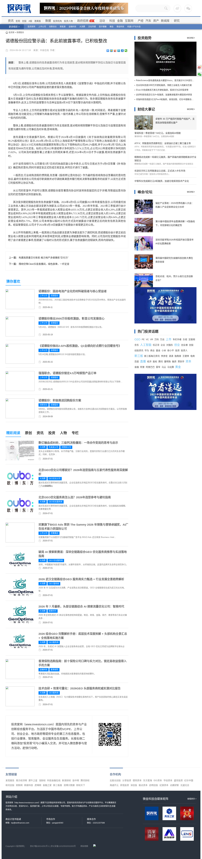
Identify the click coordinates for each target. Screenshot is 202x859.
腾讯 (160, 361)
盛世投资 (178, 780)
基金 (158, 350)
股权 (155, 361)
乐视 (185, 339)
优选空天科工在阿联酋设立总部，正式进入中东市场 (159, 170)
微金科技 (120, 27)
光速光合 (184, 785)
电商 (192, 356)
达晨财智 (174, 785)
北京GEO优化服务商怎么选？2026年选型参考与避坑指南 (75, 497)
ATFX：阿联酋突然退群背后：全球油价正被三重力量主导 (162, 143)
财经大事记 (146, 109)
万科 (156, 339)
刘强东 (169, 345)
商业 (152, 350)
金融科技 (72, 27)
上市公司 (42, 27)
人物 (63, 433)
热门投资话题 (148, 331)
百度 (136, 361)
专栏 (75, 433)
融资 (174, 361)
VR (151, 339)
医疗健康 (103, 27)
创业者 (184, 345)
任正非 (156, 345)
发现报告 (10, 780)
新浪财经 (66, 780)
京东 (136, 345)
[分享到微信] (126, 50)
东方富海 (147, 780)
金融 (120, 20)
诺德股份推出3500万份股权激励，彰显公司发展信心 (71, 318)
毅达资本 (143, 785)
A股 (30, 21)
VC (147, 339)
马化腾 (170, 367)
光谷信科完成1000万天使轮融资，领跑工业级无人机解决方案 (164, 85)
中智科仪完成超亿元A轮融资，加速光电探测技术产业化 (161, 181)
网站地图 (84, 846)
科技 (112, 20)
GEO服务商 (54, 642)
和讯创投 (10, 785)
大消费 (82, 27)
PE (143, 339)
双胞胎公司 (66, 447)
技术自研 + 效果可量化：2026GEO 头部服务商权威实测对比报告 (80, 688)
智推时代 (52, 611)
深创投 (134, 785)
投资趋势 (145, 38)
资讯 (11, 20)
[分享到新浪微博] (115, 50)
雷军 (158, 367)
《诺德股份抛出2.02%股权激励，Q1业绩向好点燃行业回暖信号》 (80, 345)
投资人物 (68, 21)
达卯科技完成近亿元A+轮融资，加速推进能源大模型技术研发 (164, 94)
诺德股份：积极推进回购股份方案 (60, 400)
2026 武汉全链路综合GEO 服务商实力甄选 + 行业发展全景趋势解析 (81, 579)
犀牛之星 (33, 780)
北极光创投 (115, 780)
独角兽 (178, 356)
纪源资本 (164, 785)
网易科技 (28, 785)
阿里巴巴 (150, 367)
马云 (164, 367)
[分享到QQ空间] (111, 50)
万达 (162, 339)
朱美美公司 (53, 447)
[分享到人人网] (122, 50)
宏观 (18, 21)
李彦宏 (164, 356)
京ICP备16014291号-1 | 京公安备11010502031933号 (53, 846)
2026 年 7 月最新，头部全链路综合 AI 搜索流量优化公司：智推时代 (81, 606)
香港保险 (54, 670)
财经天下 (80, 785)
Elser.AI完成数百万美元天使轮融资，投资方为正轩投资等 (162, 90)
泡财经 (42, 780)
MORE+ (191, 38)
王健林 (185, 356)
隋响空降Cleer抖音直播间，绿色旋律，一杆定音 (44, 264)
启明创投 (153, 785)
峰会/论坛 (145, 192)
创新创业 (53, 27)
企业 (163, 345)
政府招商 (83, 20)
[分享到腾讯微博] (118, 50)
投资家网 (31, 27)
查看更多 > (191, 799)
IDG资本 (158, 780)
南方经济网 (21, 780)
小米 (164, 350)
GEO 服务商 (54, 584)
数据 (48, 20)
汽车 (148, 20)
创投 (24, 21)
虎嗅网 (38, 785)
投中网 (75, 780)
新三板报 (57, 785)
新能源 (62, 27)
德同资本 (137, 780)
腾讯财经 (85, 780)
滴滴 (171, 356)
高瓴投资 (124, 785)
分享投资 (126, 780)
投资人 (184, 350)
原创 (28, 433)
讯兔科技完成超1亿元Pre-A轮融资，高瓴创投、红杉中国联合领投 (166, 99)
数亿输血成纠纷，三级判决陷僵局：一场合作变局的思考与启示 (78, 442)
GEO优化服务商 (55, 502)
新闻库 (165, 20)
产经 (140, 20)
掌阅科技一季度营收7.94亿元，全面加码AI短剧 (157, 133)
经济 (149, 361)
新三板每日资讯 (152, 356)
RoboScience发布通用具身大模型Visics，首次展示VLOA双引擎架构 (167, 80)
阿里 (142, 367)
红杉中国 (188, 780)
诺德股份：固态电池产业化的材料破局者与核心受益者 (73, 291)
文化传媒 (92, 27)
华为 (147, 350)
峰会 (111, 27)
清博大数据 (69, 785)
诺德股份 (20, 32)
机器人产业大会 (134, 27)
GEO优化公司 (54, 478)
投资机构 (57, 21)
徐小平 (170, 350)
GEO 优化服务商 (56, 560)
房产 (156, 20)
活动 (102, 20)
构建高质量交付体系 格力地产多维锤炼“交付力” (43, 257)
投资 (51, 433)
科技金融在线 (53, 780)
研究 (177, 20)
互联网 (129, 20)
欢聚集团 (54, 533)
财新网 (19, 785)
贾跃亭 (181, 361)
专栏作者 (177, 339)
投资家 (11, 32)
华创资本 (167, 780)
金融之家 (47, 785)
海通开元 (114, 785)
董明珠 (167, 361)
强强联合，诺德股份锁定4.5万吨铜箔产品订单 (67, 373)
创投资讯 (138, 350)
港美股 (37, 21)
